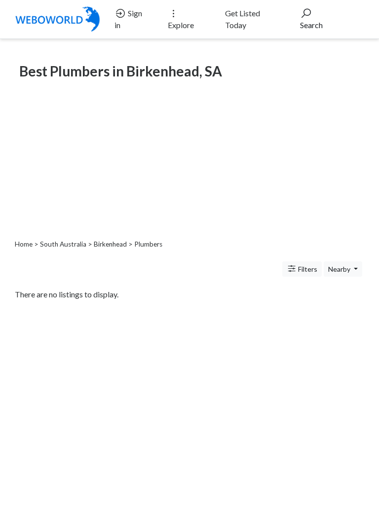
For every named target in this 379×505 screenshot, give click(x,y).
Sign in (128, 19)
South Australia (63, 244)
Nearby (340, 269)
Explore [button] (181, 25)
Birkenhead (110, 244)
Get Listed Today (242, 19)
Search (311, 25)
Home (24, 244)
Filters (307, 269)
